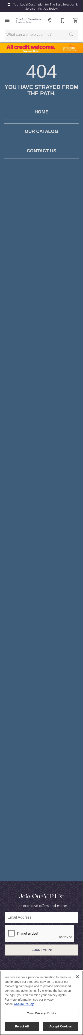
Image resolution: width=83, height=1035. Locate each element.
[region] (41, 1002)
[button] (7, 20)
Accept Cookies (60, 1026)
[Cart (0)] (75, 20)
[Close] (77, 977)
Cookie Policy (24, 1004)
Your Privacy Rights (41, 1013)
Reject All (22, 1026)
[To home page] (29, 20)
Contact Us (41, 150)
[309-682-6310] (62, 20)
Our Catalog (41, 131)
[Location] (49, 20)
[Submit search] (71, 34)
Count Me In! (42, 950)
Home (41, 111)
